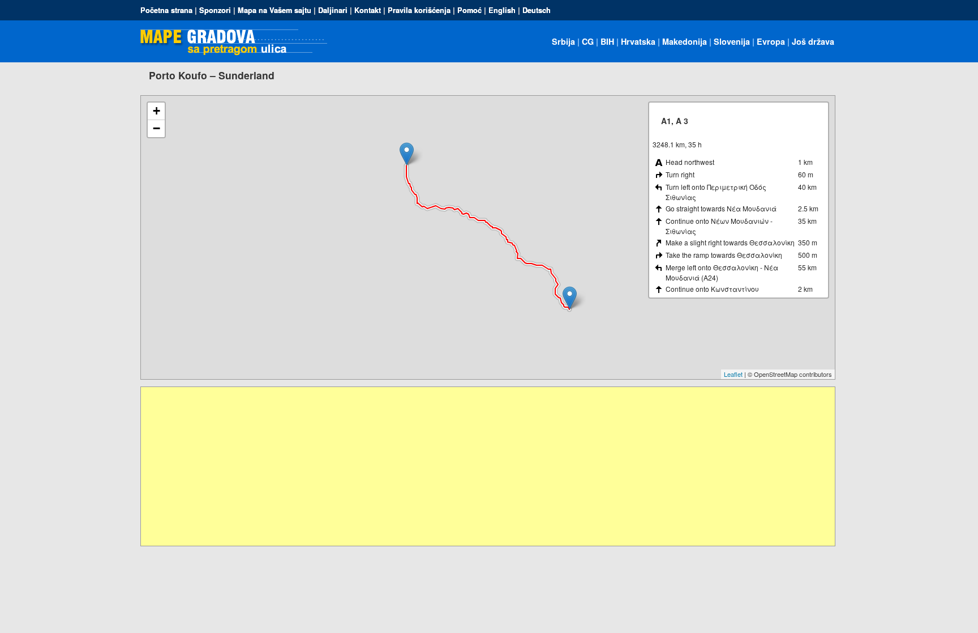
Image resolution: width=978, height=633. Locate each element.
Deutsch (536, 10)
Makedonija (684, 41)
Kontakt (367, 10)
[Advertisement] (480, 466)
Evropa (771, 41)
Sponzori (215, 10)
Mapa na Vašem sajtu (274, 10)
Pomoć (469, 10)
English (502, 10)
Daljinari (333, 10)
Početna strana (166, 10)
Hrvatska (638, 41)
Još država (813, 41)
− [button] (156, 128)
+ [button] (156, 111)
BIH (607, 41)
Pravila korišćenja (419, 10)
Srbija (563, 41)
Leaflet (733, 374)
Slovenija (732, 41)
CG (588, 41)
